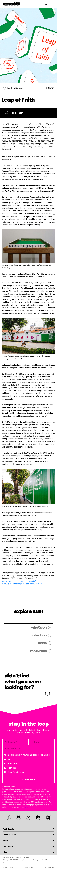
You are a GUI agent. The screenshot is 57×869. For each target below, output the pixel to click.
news (42, 643)
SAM (10, 759)
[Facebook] (8, 817)
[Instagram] (18, 817)
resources (38, 650)
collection (38, 635)
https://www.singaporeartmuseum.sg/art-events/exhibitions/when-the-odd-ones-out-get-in (22, 582)
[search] (48, 694)
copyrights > (28, 867)
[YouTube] (38, 817)
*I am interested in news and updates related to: (27, 754)
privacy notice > (8, 867)
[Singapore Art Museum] (15, 4)
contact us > (49, 867)
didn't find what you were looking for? (22, 681)
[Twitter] (28, 817)
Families (12, 767)
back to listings (15, 88)
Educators (12, 763)
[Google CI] (48, 817)
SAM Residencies (16, 772)
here (26, 807)
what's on (38, 627)
